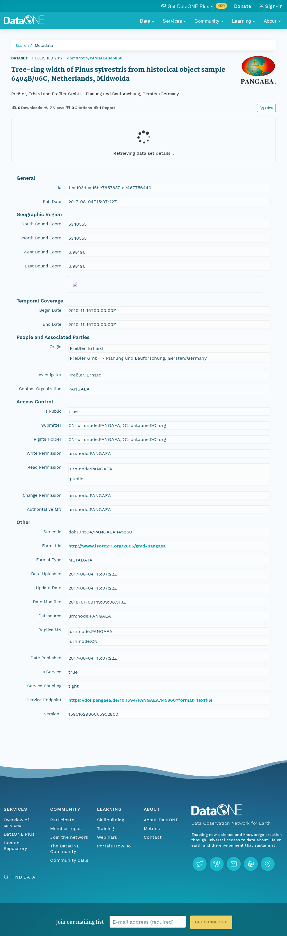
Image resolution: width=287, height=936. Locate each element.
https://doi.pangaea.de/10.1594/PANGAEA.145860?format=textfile (140, 700)
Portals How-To (114, 846)
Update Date (48, 587)
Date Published (46, 657)
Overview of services (16, 822)
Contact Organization (40, 388)
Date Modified (47, 601)
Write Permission (44, 453)
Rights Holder (47, 439)
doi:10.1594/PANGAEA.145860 (94, 58)
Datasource (49, 615)
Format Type (48, 559)
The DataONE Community (65, 848)
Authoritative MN (44, 509)
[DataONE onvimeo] (217, 864)
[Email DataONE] (234, 864)
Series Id (52, 531)
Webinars (107, 837)
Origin (55, 346)
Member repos (66, 828)
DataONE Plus (19, 834)
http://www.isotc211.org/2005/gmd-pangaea (117, 546)
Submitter (51, 425)
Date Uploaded (46, 573)
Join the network (69, 837)
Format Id (51, 545)
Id (59, 187)
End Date (52, 324)
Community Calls (69, 860)
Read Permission (44, 467)
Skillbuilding (110, 819)
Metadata (44, 45)
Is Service (51, 671)
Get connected (211, 922)
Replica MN (49, 629)
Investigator (49, 374)
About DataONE (161, 819)
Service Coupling (44, 685)
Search (22, 45)
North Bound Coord (41, 238)
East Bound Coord (43, 266)
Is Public (52, 411)
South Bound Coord (41, 224)
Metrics (152, 828)
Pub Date (52, 201)
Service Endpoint (44, 699)
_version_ (51, 714)
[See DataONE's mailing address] (268, 864)
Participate (62, 819)
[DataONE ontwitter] (200, 864)
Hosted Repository (15, 845)
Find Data (22, 877)
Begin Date (50, 310)
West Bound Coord (42, 252)
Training (105, 828)
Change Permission (42, 495)
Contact (153, 837)
